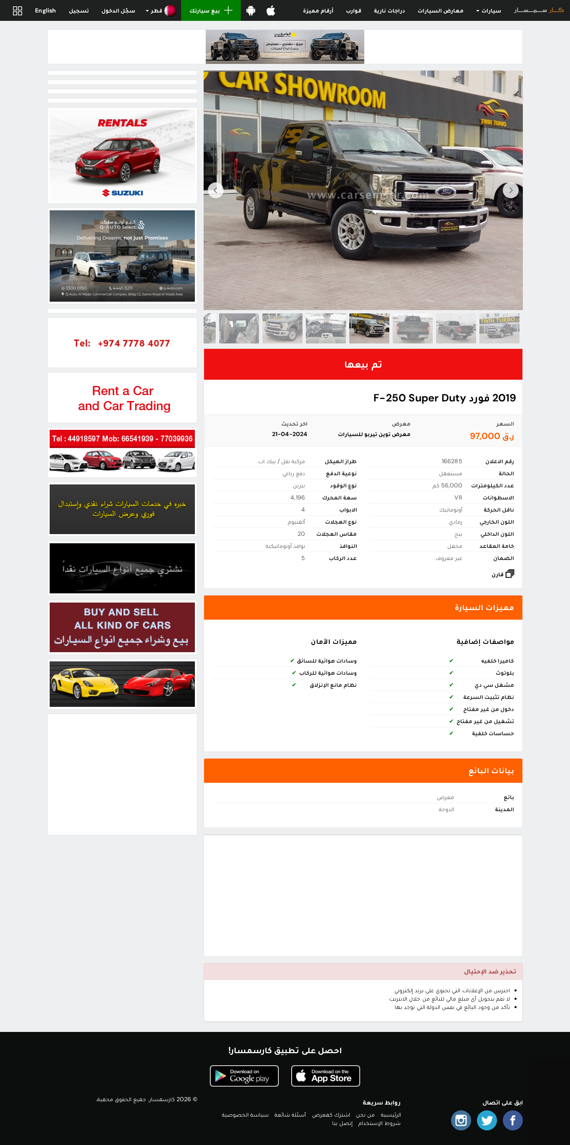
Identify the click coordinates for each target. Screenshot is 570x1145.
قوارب (353, 10)
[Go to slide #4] (369, 328)
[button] (161, 10)
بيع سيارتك (204, 10)
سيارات (490, 10)
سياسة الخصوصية (245, 1114)
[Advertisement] (363, 895)
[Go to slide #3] (413, 328)
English (45, 10)
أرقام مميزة (318, 10)
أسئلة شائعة (290, 1114)
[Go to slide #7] (239, 328)
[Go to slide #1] (499, 328)
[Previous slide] (511, 190)
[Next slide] (216, 190)
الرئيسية (391, 1114)
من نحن (365, 1114)
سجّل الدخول (118, 10)
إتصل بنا (342, 1123)
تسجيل (79, 10)
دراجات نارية (389, 10)
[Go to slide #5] (326, 328)
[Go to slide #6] (282, 328)
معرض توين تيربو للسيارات (374, 434)
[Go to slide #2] (456, 328)
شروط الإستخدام (379, 1123)
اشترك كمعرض (331, 1114)
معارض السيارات (441, 10)
